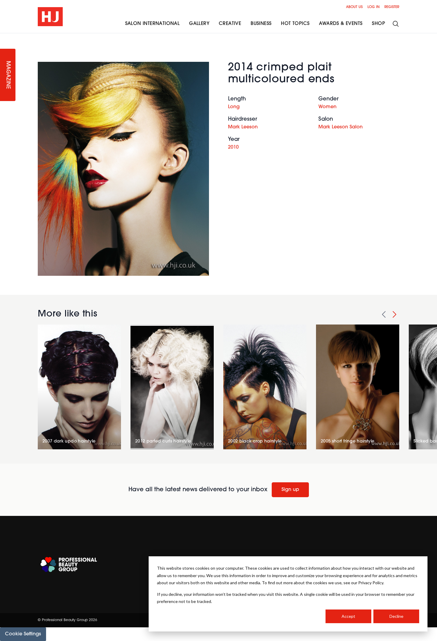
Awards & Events (340, 23)
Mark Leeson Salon (340, 127)
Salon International (152, 23)
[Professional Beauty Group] (69, 564)
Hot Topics (295, 23)
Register (391, 7)
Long (234, 107)
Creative (230, 23)
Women (327, 107)
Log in (373, 7)
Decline (396, 616)
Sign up (290, 489)
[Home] (50, 16)
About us (354, 7)
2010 (233, 147)
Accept (348, 616)
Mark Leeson (243, 127)
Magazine (7, 75)
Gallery (199, 23)
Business (261, 23)
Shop (378, 23)
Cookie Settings (23, 634)
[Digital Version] (5, 37)
